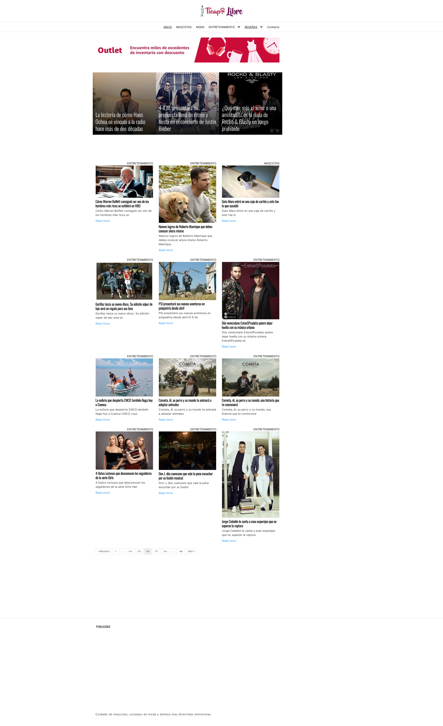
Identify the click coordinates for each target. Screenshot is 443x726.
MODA (200, 27)
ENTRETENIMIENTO (222, 27)
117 (156, 551)
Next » (191, 551)
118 (165, 551)
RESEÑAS (251, 27)
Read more (103, 220)
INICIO (168, 27)
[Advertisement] (187, 145)
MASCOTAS (184, 27)
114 (130, 551)
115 (139, 551)
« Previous (104, 551)
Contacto (273, 27)
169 (181, 551)
